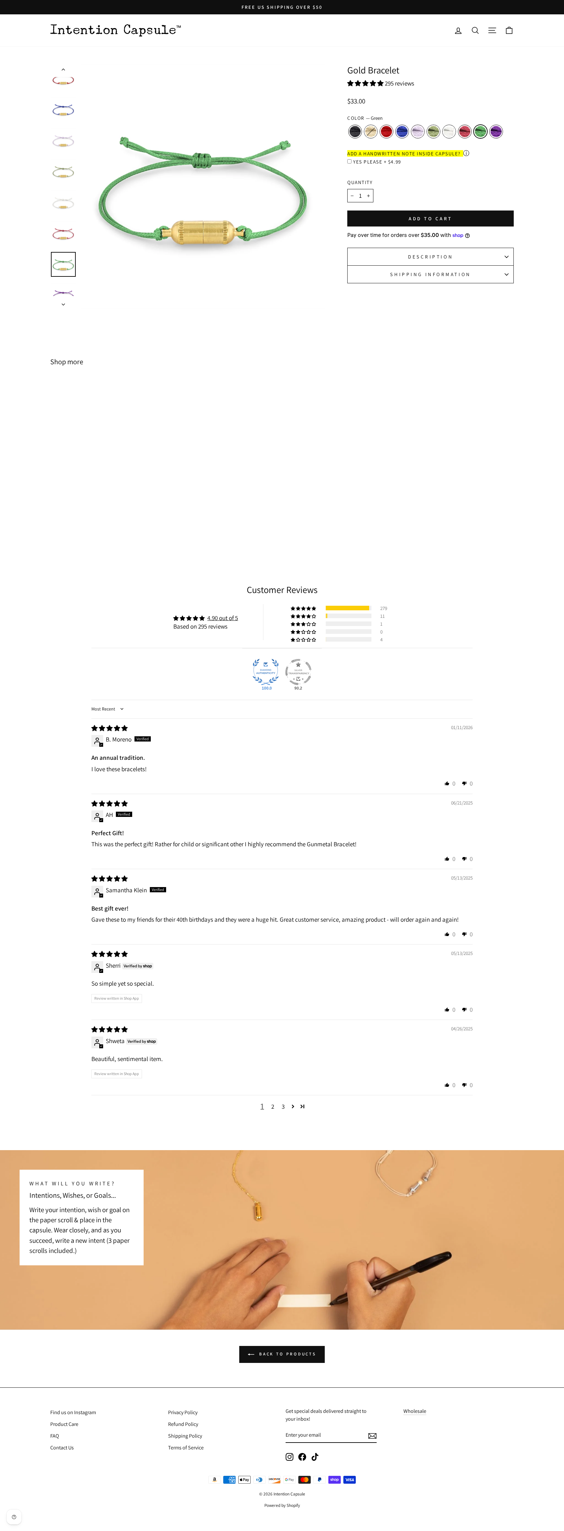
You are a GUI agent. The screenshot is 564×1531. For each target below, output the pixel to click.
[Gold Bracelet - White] (119, 528)
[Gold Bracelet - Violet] (101, 528)
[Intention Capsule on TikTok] (315, 1457)
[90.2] (298, 672)
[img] (109, 728)
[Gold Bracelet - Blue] (92, 528)
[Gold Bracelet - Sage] (110, 528)
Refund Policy (183, 1424)
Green (480, 131)
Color (365, 118)
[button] (366, 83)
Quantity (359, 182)
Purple (496, 131)
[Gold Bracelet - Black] (66, 528)
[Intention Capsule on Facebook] (302, 1457)
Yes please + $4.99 (377, 161)
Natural (370, 131)
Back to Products (286, 1354)
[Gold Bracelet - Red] (83, 528)
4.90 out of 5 (222, 618)
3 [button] (283, 1106)
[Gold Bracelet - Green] (136, 528)
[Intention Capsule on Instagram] (289, 1457)
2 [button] (272, 1106)
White (449, 131)
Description (430, 256)
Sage (433, 131)
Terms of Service (186, 1447)
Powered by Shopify (282, 1505)
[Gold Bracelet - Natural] (74, 528)
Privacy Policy (182, 1412)
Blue (402, 131)
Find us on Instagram (73, 1412)
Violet (417, 131)
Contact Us (62, 1447)
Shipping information (430, 274)
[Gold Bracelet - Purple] (145, 528)
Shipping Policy (185, 1435)
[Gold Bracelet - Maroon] (127, 528)
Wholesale (414, 1411)
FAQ (54, 1435)
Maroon (464, 131)
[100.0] (266, 672)
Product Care (64, 1424)
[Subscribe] (372, 1435)
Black (355, 131)
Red (386, 131)
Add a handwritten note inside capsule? (404, 153)
